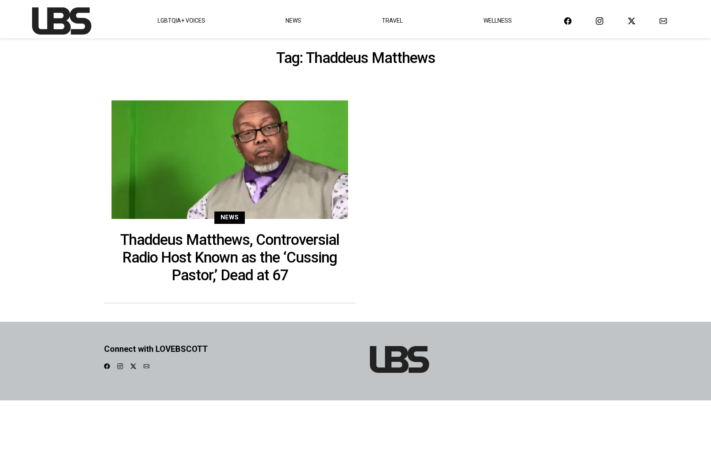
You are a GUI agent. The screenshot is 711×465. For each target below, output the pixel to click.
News (293, 20)
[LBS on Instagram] (599, 20)
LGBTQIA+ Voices (181, 20)
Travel (392, 20)
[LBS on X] (631, 20)
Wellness (497, 20)
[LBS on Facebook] (568, 20)
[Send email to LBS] (663, 20)
